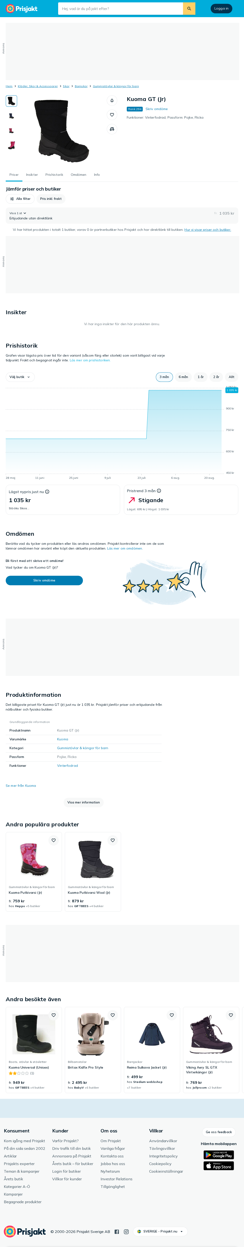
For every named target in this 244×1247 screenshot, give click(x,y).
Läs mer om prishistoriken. (90, 360)
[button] (112, 100)
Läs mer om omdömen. (125, 548)
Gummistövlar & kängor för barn (116, 86)
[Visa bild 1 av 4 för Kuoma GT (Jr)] (11, 101)
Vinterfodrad (67, 765)
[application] (122, 433)
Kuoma (62, 739)
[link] (34, 872)
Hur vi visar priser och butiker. (207, 229)
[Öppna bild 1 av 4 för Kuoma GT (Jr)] (62, 131)
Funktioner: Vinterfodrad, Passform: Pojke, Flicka (165, 117)
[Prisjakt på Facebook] (117, 1231)
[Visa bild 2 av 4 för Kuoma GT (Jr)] (11, 115)
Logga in (221, 8)
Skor (66, 86)
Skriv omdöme (157, 109)
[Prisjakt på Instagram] (126, 1231)
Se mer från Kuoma (21, 785)
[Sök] (189, 8)
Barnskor (81, 86)
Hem (9, 86)
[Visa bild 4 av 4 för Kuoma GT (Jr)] (11, 145)
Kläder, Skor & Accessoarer (38, 86)
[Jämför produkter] (112, 129)
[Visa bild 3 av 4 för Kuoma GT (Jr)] (11, 130)
